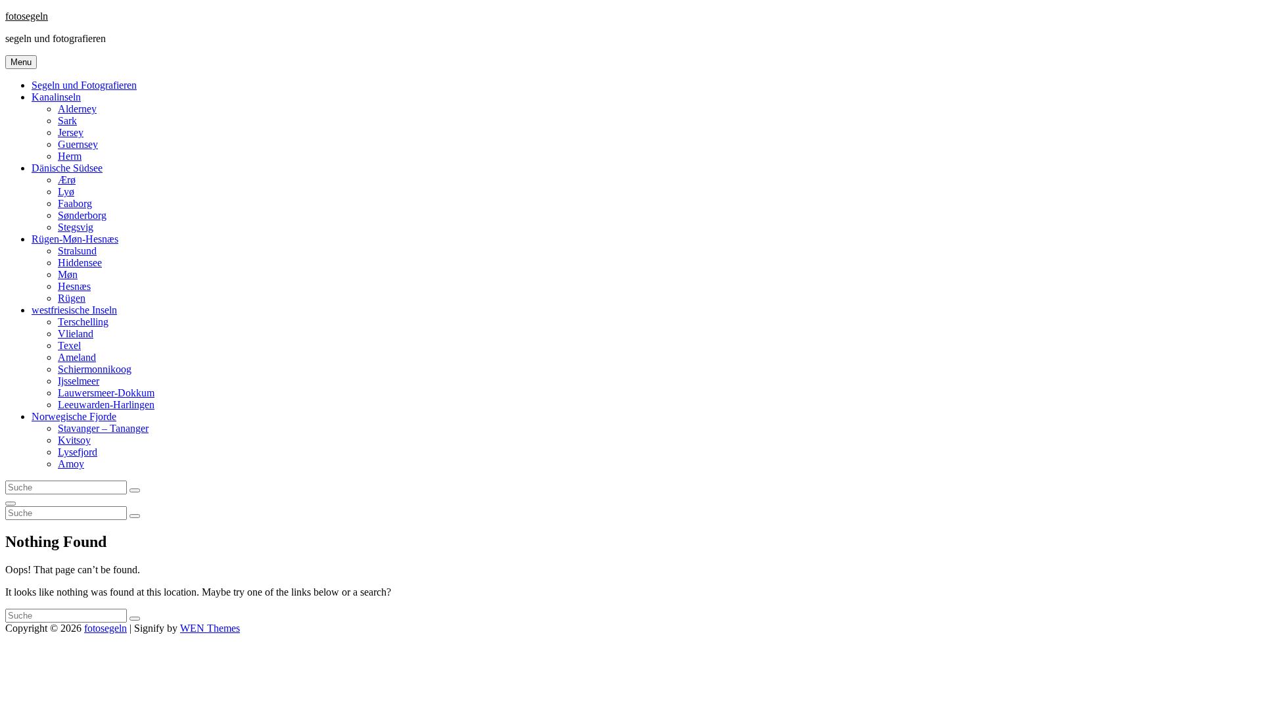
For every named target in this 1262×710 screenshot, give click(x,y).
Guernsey (78, 144)
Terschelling (83, 321)
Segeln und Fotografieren (84, 85)
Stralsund (77, 250)
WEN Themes (210, 628)
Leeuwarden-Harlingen (106, 404)
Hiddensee (80, 262)
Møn (68, 274)
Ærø (67, 179)
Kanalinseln (56, 97)
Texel (69, 345)
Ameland (77, 357)
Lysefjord (77, 452)
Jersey (70, 132)
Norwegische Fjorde (74, 416)
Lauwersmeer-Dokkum (106, 392)
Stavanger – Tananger (103, 428)
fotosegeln (26, 16)
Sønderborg (82, 215)
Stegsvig (75, 227)
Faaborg (75, 203)
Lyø (66, 191)
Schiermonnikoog (94, 369)
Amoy (71, 463)
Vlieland (75, 333)
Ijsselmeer (78, 381)
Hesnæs (74, 286)
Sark (67, 120)
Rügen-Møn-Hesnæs (75, 239)
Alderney (77, 108)
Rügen (71, 298)
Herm (70, 156)
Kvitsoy (74, 440)
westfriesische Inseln (74, 310)
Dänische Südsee (67, 168)
